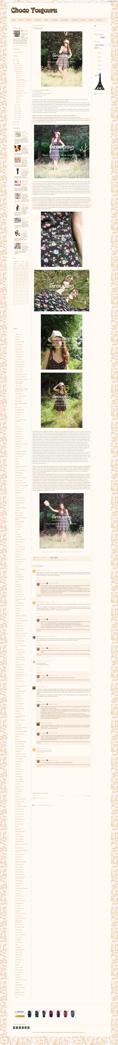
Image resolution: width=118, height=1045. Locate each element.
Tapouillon (17, 893)
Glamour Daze (18, 554)
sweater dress (18, 282)
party (14, 292)
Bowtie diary (18, 415)
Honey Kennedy (18, 574)
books (22, 272)
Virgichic (17, 964)
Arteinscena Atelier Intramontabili (19, 382)
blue (14, 287)
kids (16, 300)
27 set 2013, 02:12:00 (53, 675)
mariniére (27, 274)
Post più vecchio (87, 795)
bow (14, 298)
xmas (22, 271)
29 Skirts (17, 339)
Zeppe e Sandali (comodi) (25, 244)
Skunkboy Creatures (19, 869)
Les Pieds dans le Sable (20, 659)
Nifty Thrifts (18, 766)
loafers (27, 291)
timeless (27, 284)
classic (18, 269)
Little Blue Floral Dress (20, 86)
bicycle (20, 297)
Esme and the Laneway (20, 500)
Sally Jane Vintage (19, 836)
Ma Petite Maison (19, 698)
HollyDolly (17, 571)
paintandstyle (18, 789)
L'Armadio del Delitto (20, 640)
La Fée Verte (18, 100)
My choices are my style (20, 754)
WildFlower (17, 982)
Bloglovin (100, 57)
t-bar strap (18, 290)
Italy (24, 285)
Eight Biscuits (18, 492)
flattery (16, 531)
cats (22, 261)
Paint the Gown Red (19, 786)
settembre (18, 71)
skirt (20, 268)
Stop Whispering (19, 880)
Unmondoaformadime (20, 949)
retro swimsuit (20, 294)
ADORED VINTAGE (20, 362)
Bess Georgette (18, 401)
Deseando (17, 464)
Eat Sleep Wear (18, 490)
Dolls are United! (19, 480)
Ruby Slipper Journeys (20, 831)
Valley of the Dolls (19, 954)
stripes (27, 268)
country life (24, 287)
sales (24, 294)
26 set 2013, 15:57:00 (53, 619)
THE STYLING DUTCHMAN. (18, 921)
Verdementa (17, 957)
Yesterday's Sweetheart (20, 987)
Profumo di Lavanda (19, 801)
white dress (26, 295)
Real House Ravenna (19, 809)
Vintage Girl (17, 962)
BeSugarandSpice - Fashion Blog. (21, 404)
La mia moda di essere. (20, 625)
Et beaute (17, 505)
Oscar (17, 297)
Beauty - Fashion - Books (20, 396)
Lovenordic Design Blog (20, 691)
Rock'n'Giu (17, 821)
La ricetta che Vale (19, 630)
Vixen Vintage (18, 972)
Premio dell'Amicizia (20, 96)
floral (22, 279)
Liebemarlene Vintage (20, 664)
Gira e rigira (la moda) (20, 549)
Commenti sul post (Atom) (42, 798)
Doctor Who (15, 301)
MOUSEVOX (18, 751)
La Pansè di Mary (19, 628)
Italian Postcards (19, 592)
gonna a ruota (24, 298)
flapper (16, 291)
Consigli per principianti (20, 451)
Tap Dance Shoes (25, 145)
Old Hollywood (23, 290)
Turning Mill (18, 939)
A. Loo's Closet (18, 359)
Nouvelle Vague (26, 301)
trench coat (15, 285)
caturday (16, 261)
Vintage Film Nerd (19, 959)
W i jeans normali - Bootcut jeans (25, 169)
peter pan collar (23, 292)
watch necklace (25, 282)
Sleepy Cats (18, 73)
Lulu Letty (17, 693)
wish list (18, 271)
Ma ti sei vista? (18, 701)
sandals (58, 559)
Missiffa (16, 739)
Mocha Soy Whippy (19, 744)
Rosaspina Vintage (19, 824)
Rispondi (38, 577)
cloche (14, 303)
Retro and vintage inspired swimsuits (21, 93)
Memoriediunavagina (19, 734)
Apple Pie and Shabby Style (21, 379)
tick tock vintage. (19, 937)
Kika (38, 687)
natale (14, 275)
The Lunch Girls (40, 667)
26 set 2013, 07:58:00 (45, 570)
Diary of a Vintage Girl (20, 470)
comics (20, 287)
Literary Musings (19, 667)
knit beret (23, 288)
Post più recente (36, 795)
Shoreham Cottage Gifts (20, 862)
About (21, 20)
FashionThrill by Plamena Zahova (20, 518)
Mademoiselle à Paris (19, 708)
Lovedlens (17, 688)
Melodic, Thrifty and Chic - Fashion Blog (21, 728)
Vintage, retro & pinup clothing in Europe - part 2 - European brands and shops (25, 183)
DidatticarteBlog (18, 472)
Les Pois (17, 662)
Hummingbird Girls (19, 576)
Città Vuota (18, 102)
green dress (18, 288)
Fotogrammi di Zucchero (20, 539)
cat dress (17, 298)
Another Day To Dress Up (21, 374)
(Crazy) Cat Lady (25, 193)
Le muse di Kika (18, 654)
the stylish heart (18, 924)
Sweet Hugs (17, 885)
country (36, 559)
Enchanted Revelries (19, 497)
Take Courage (18, 890)
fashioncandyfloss (19, 515)
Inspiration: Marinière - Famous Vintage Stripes (21, 80)
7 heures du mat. (18, 346)
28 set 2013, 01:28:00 (46, 748)
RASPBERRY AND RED (21, 806)
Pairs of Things (18, 791)
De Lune (17, 461)
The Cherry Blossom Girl (20, 901)
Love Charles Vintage (20, 681)
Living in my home (19, 672)
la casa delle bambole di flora (21, 620)
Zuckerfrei (17, 990)
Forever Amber (18, 536)
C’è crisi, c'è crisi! (19, 456)
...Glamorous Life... (19, 334)
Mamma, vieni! (18, 713)
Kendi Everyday (18, 605)
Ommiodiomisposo (41, 602)
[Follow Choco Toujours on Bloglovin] (99, 89)
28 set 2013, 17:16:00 (53, 733)
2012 (16, 122)
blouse (27, 297)
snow (24, 300)
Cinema (83, 20)
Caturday (75, 20)
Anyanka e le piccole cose (20, 377)
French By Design (19, 541)
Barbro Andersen (19, 393)
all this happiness (19, 369)
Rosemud (17, 826)
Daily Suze (17, 459)
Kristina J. (17, 613)
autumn (15, 266)
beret (28, 278)
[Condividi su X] (54, 558)
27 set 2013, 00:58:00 (43, 686)
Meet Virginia (18, 725)
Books (91, 20)
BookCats (18, 88)
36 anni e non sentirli (19, 341)
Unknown (39, 748)
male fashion (20, 300)
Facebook (100, 52)
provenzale (54, 559)
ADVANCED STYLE (20, 364)
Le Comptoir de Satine (20, 652)
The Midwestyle (18, 908)
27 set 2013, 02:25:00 (53, 704)
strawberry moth (19, 883)
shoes (14, 278)
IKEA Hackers (18, 584)
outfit (51, 559)
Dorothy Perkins (57, 186)
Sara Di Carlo (40, 661)
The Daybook (18, 906)
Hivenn (16, 566)
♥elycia (16, 997)
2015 (16, 59)
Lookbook (37, 20)
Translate (100, 48)
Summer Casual (19, 75)
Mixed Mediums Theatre (20, 741)
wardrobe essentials (19, 295)
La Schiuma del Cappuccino (21, 633)
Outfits (46, 20)
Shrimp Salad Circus (19, 864)
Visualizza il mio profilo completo (20, 45)
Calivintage (17, 426)
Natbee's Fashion (19, 761)
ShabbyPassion (18, 857)
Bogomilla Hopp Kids (20, 410)
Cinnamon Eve (18, 436)
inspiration (15, 268)
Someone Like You (19, 872)
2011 (16, 124)
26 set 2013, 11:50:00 (49, 601)
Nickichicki (17, 764)
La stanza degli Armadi (20, 635)
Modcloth (27, 285)
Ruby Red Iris (18, 829)
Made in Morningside (20, 703)
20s (23, 275)
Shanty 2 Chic (18, 859)
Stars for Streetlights (19, 874)
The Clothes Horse (19, 903)
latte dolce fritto (18, 643)
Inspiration (64, 20)
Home (14, 20)
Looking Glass (18, 678)
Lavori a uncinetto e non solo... (20, 646)
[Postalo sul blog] (52, 558)
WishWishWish (18, 985)
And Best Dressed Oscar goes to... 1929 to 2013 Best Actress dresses (25, 134)
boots (19, 266)
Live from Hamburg (19, 669)
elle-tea (16, 495)
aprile (17, 113)
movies (17, 281)
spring (23, 266)
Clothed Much (18, 441)
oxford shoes (19, 304)
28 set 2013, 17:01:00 (53, 760)
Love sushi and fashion (20, 686)
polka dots (24, 281)
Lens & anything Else (20, 657)
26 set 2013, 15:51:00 (53, 583)
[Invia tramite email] (50, 558)
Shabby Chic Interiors (20, 854)
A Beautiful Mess (19, 349)
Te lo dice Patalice (19, 896)
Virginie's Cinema (19, 967)
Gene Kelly (20, 301)
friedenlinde (43, 583)
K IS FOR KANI (19, 603)
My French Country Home (21, 756)
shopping (21, 265)
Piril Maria (17, 794)
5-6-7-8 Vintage (18, 344)
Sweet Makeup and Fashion (21, 888)
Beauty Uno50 (18, 398)
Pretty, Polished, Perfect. (20, 799)
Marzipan (17, 722)
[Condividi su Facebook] (55, 558)
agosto (17, 104)
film (20, 279)
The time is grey (18, 929)
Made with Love (18, 706)
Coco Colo (17, 449)
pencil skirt (18, 292)
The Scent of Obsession (20, 918)
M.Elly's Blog (18, 696)
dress (44, 559)
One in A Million (18, 779)
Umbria (14, 284)
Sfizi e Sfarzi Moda (19, 848)
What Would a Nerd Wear (21, 980)
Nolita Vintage (18, 771)
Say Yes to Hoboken (19, 839)
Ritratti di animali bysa (20, 819)
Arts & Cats (18, 98)
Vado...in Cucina (18, 952)
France (14, 297)
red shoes (15, 294)
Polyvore (100, 65)
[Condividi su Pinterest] (57, 558)
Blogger (84, 1032)
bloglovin (24, 297)
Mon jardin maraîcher (20, 84)
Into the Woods (18, 589)
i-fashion (17, 582)
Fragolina (39, 570)
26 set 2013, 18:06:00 (53, 648)
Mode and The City (19, 749)
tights (21, 275)
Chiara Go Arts (18, 434)
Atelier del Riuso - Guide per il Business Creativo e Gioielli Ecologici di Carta (21, 389)
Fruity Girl (17, 544)
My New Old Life (19, 759)
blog (14, 279)
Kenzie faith (17, 608)
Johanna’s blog (18, 597)
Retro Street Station (19, 814)
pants (20, 281)
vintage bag (18, 278)
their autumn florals (84, 204)
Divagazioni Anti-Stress (20, 477)
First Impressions (19, 526)
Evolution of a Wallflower (20, 508)
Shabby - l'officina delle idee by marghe (21, 851)
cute (28, 271)
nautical (25, 272)
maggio (17, 111)
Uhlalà (16, 944)
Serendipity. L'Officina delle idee (21, 844)
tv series (27, 300)
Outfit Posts (17, 784)
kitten (25, 276)
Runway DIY (18, 834)
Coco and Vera (18, 446)
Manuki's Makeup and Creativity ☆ (20, 716)
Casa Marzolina (18, 429)
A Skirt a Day (18, 354)
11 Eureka (17, 336)
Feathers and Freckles (20, 521)
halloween (23, 284)
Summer (65, 559)
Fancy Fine (17, 510)
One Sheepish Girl (19, 781)
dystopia (17, 303)
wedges (19, 285)
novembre (18, 67)
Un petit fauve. (18, 947)
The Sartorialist (18, 916)
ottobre (17, 69)
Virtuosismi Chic (19, 969)
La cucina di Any (19, 623)
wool (22, 285)
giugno (17, 108)
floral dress (47, 559)
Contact (28, 20)
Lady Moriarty (18, 638)
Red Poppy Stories (19, 811)
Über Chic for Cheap (19, 995)
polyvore (18, 275)
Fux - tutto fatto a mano (20, 546)
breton (14, 276)
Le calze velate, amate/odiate (25, 158)
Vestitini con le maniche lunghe (25, 205)
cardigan (16, 287)
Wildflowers (18, 77)
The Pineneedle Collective (20, 913)
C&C (16, 424)
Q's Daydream (18, 804)
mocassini (15, 304)
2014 (16, 61)
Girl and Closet (18, 551)
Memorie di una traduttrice (21, 731)
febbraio (18, 117)
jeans (22, 276)
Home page (61, 795)
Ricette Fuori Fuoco (19, 816)
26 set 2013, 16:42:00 (50, 636)
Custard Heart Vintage (20, 454)
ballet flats (26, 275)
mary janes (15, 272)
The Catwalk (18, 898)
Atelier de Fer (18, 385)
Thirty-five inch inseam (20, 934)
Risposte (40, 580)
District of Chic (18, 475)
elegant (19, 284)
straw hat (61, 559)
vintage (23, 268)
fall (23, 263)
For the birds (18, 534)
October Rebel (18, 774)
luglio (17, 106)
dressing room (23, 269)
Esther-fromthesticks (19, 503)
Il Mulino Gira (18, 587)
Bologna (22, 278)
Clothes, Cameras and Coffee (21, 444)
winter (27, 266)
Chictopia (99, 69)
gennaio (17, 119)
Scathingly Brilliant (19, 841)
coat (20, 298)
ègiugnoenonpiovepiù (19, 992)
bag (17, 284)
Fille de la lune (18, 524)
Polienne (17, 796)
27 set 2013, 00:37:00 (47, 661)
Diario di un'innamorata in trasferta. (21, 467)
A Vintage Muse (18, 357)
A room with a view (19, 352)
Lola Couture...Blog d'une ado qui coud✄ (21, 675)
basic (25, 278)
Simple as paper (18, 867)
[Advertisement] (21, 316)
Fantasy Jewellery (40, 752)
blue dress (18, 276)
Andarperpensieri (19, 372)
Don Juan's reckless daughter (21, 485)
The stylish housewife (20, 927)
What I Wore (18, 977)
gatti (27, 261)
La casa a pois (18, 618)
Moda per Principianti (20, 746)
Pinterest (100, 61)
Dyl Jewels (17, 487)
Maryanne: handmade (20, 720)
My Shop (99, 20)
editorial (17, 274)
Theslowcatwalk (18, 932)
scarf (19, 272)
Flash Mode (17, 529)
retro (28, 276)
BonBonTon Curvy (19, 412)
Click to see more (19, 439)
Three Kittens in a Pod (20, 82)
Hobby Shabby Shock (20, 569)
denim (17, 279)
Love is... (17, 683)
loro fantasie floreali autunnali (67, 189)
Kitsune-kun (18, 610)
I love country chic (19, 579)
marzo (17, 115)
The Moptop (18, 911)
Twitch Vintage (18, 942)
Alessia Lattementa (41, 636)
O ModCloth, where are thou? (25, 231)
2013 (16, 63)
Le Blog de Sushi (18, 649)
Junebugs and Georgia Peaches (20, 600)
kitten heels (27, 303)
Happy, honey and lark (20, 559)
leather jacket (22, 274)
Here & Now (18, 564)
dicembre (18, 65)
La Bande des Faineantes (20, 615)
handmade (24, 291)
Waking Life (17, 975)
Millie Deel (17, 736)
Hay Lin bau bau (19, 561)
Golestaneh (17, 556)
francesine (20, 291)
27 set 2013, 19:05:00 (47, 723)
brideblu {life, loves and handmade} (20, 420)
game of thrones (21, 303)
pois (28, 292)
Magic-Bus (17, 711)
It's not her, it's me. (19, 594)
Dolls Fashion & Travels (20, 482)
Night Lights (18, 769)
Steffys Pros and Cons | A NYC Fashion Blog (20, 877)
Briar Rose (17, 417)
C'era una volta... (19, 431)
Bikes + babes (18, 407)
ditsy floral (40, 559)
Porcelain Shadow (19, 90)
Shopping (54, 20)
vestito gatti (23, 304)
